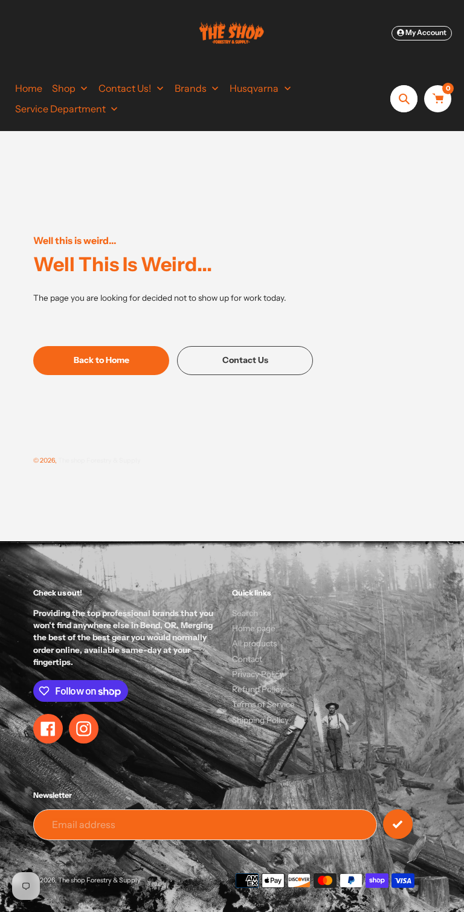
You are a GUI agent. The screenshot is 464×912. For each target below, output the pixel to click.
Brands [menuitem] (191, 88)
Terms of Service (263, 704)
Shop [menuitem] (64, 88)
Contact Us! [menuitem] (124, 88)
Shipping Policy (260, 720)
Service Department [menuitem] (60, 109)
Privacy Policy (257, 674)
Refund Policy (258, 689)
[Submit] (398, 824)
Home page (254, 628)
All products (254, 643)
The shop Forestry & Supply (99, 460)
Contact (247, 659)
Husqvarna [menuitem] (254, 88)
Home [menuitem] (28, 88)
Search (245, 613)
